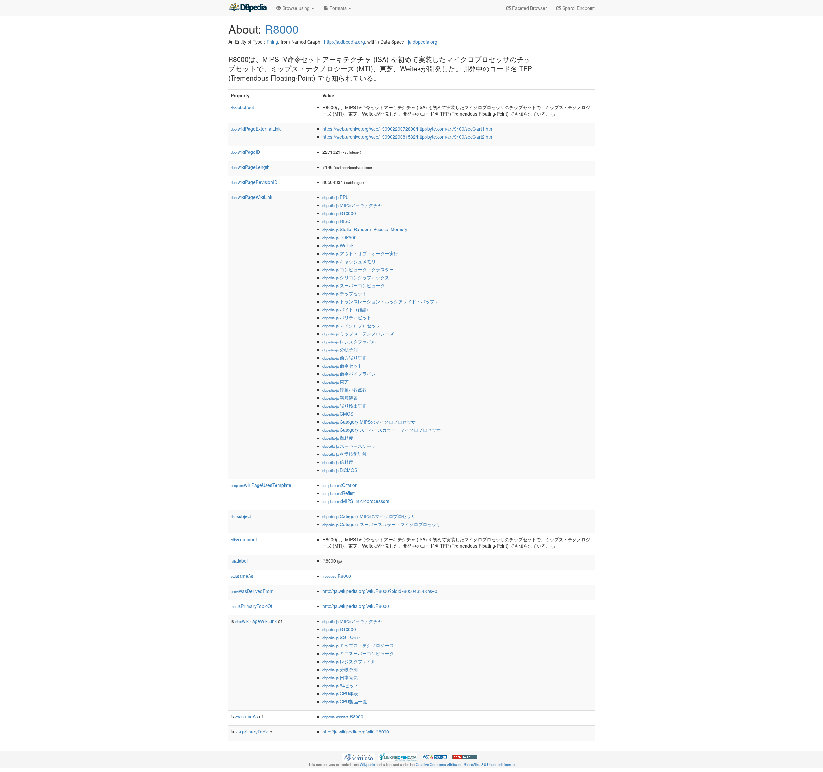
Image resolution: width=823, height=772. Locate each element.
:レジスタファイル (349, 341)
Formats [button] (338, 8)
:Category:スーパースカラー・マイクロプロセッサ (381, 430)
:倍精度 (337, 462)
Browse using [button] (296, 8)
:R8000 (336, 576)
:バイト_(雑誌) (345, 309)
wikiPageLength (250, 167)
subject (241, 516)
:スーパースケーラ (349, 446)
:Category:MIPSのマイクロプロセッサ (369, 422)
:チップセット (344, 293)
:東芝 (335, 381)
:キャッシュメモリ (349, 261)
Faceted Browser (529, 8)
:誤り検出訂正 (344, 406)
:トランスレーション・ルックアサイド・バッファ (380, 301)
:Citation (339, 485)
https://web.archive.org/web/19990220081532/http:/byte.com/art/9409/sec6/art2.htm (407, 137)
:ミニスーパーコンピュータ (358, 653)
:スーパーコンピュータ (353, 285)
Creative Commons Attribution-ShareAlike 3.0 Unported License (465, 764)
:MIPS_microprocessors (355, 501)
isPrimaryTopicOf (251, 606)
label (239, 561)
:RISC (336, 221)
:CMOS (337, 414)
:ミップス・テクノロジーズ (358, 333)
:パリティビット (346, 317)
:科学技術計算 (344, 454)
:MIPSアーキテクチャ (352, 205)
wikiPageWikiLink (251, 197)
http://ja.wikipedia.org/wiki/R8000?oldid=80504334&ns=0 (379, 591)
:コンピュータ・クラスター (358, 269)
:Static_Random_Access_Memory (364, 229)
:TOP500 (339, 237)
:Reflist (338, 493)
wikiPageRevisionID (254, 182)
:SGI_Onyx (341, 637)
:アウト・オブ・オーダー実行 (360, 253)
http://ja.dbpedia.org (344, 42)
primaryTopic (251, 731)
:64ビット (340, 685)
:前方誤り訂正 (344, 357)
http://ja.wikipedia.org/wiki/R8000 (355, 606)
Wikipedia (367, 764)
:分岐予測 (340, 349)
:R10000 (339, 213)
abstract (242, 107)
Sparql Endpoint (578, 8)
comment (244, 539)
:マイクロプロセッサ (351, 325)
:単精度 (337, 438)
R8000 (282, 29)
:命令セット (342, 365)
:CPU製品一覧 (344, 701)
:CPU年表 (340, 693)
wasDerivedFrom (252, 591)
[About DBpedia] (247, 8)
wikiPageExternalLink (256, 129)
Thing (272, 42)
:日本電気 (340, 677)
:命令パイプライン (349, 373)
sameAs (242, 576)
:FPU (335, 197)
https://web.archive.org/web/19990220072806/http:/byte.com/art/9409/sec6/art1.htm (407, 129)
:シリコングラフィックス (355, 277)
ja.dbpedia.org (422, 42)
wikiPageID (245, 152)
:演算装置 (340, 398)
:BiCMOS (339, 470)
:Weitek (338, 245)
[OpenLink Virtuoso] (358, 756)
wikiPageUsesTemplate (261, 485)
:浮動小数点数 (344, 389)
